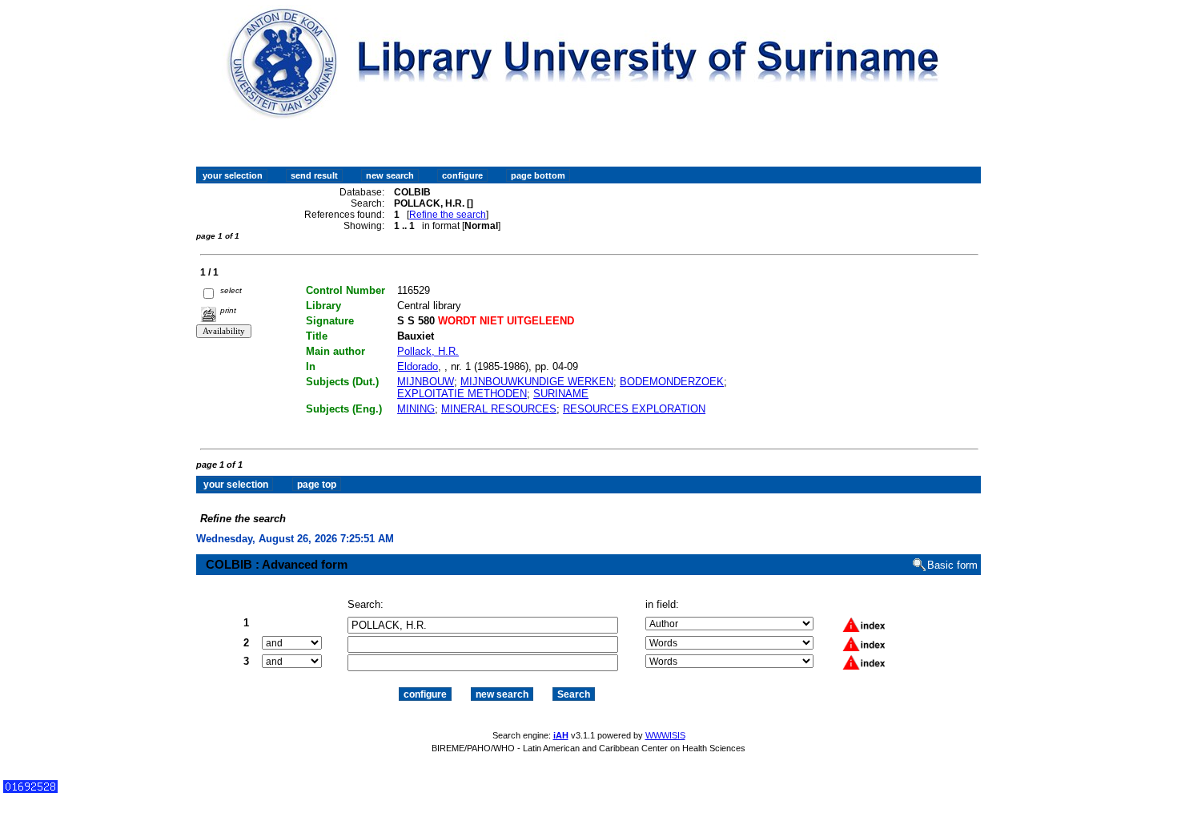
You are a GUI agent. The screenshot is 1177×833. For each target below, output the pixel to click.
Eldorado (417, 366)
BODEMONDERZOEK (672, 382)
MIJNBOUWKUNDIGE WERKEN (536, 382)
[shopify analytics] (30, 789)
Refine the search (447, 214)
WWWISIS (665, 735)
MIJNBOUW (425, 382)
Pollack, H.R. (428, 351)
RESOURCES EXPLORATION (634, 409)
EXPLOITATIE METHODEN (462, 394)
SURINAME (560, 394)
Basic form (952, 565)
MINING (416, 409)
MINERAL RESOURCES (498, 409)
